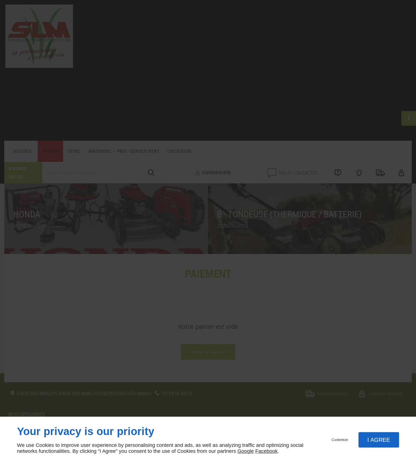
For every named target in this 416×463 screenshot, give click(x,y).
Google (245, 451)
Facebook (266, 451)
